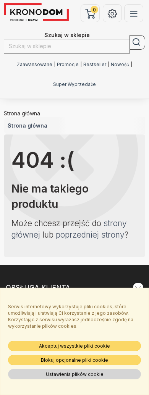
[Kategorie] (133, 13)
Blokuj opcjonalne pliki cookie (74, 360)
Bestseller (94, 64)
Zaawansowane (34, 64)
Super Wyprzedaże (74, 84)
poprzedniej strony (90, 235)
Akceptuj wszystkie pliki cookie (74, 346)
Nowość (120, 64)
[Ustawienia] (112, 13)
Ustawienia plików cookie (75, 374)
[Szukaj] (137, 42)
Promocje (68, 64)
